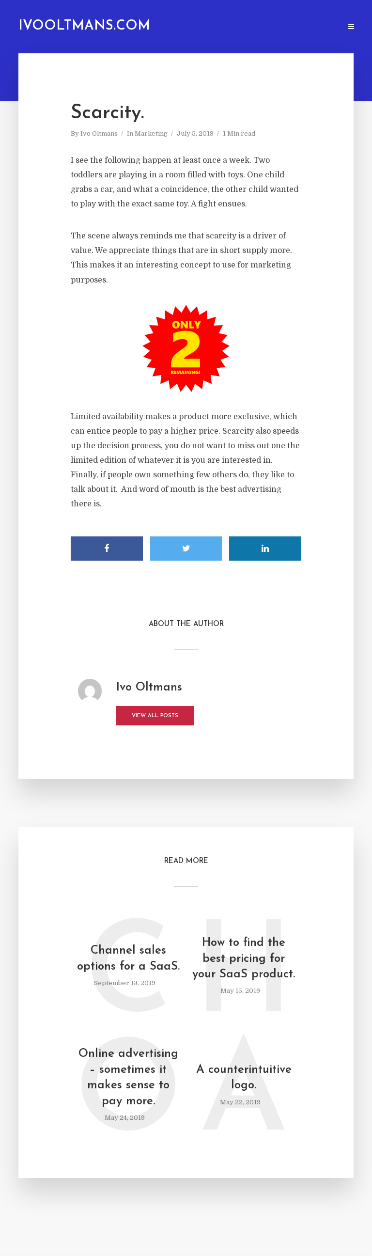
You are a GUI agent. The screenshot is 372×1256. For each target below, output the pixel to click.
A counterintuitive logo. (244, 1077)
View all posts (155, 716)
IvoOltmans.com (84, 26)
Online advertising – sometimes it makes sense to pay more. (128, 1077)
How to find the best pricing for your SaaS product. (243, 958)
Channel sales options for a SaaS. (128, 958)
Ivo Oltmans (99, 133)
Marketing (151, 133)
